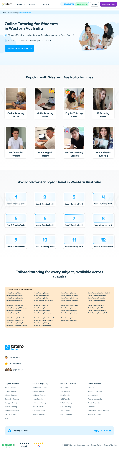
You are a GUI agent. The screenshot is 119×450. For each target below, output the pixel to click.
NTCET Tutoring (66, 414)
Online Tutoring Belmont (42, 293)
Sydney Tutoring (39, 391)
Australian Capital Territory (98, 410)
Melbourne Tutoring (40, 387)
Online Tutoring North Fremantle (98, 308)
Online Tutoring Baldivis (14, 300)
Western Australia (25, 13)
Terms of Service (110, 445)
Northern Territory (95, 414)
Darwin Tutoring (39, 414)
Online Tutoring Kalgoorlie (69, 305)
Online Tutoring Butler (41, 298)
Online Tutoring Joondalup (42, 313)
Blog (6, 418)
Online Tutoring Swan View (42, 325)
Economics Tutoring (12, 410)
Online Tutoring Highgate (15, 305)
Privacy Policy (96, 445)
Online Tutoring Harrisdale (96, 300)
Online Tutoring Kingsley (69, 310)
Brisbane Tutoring (39, 395)
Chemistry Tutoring (12, 399)
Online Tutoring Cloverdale (69, 300)
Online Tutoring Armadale (15, 295)
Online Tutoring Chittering (69, 298)
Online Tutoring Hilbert (14, 310)
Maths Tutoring (10, 387)
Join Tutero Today (108, 4)
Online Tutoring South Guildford (44, 320)
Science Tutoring (11, 395)
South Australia (94, 403)
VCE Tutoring (65, 391)
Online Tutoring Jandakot (42, 308)
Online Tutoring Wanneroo (69, 318)
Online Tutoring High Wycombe (17, 308)
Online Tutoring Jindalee (42, 310)
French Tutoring (10, 414)
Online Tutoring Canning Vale (43, 300)
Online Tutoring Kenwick (68, 308)
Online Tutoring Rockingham (16, 323)
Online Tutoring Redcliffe (15, 320)
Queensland (93, 395)
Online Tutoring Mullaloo (96, 305)
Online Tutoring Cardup (68, 293)
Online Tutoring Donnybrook (97, 295)
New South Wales (95, 391)
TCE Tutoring (65, 410)
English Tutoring (11, 391)
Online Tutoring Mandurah (69, 313)
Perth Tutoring (38, 399)
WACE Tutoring (66, 403)
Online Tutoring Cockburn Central (99, 293)
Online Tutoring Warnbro (69, 320)
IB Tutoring (64, 387)
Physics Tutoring (11, 407)
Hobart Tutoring (38, 407)
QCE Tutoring (65, 399)
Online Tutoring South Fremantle (44, 318)
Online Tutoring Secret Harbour (17, 325)
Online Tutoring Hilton (14, 313)
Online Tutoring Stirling (41, 323)
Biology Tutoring (11, 403)
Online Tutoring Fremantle (96, 298)
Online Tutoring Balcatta (15, 298)
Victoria (91, 387)
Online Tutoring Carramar (69, 295)
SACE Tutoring (65, 407)
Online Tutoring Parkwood (15, 318)
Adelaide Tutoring (39, 403)
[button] (21, 4)
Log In (94, 4)
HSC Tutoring (65, 395)
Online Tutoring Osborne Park (97, 313)
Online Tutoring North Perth (97, 310)
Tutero (4, 13)
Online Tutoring (13, 13)
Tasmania (92, 407)
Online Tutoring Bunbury (41, 295)
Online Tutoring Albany (14, 293)
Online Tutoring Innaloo (41, 305)
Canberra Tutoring (39, 410)
